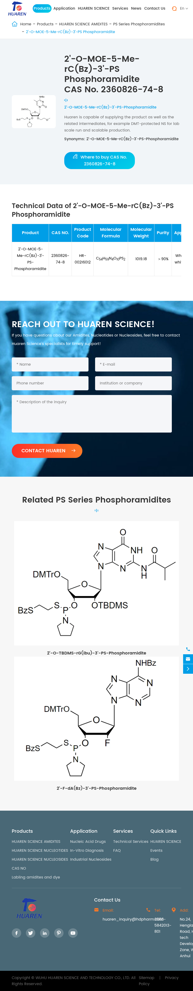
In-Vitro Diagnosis (87, 851)
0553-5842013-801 (162, 925)
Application (64, 8)
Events (156, 851)
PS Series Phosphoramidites (139, 24)
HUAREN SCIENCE (93, 8)
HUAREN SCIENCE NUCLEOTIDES (40, 851)
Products (42, 8)
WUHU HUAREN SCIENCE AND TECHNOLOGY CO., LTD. (83, 978)
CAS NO (19, 868)
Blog (154, 859)
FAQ (117, 851)
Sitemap (146, 978)
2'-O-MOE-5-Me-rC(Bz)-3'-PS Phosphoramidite (70, 32)
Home (25, 24)
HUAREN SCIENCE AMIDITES (83, 24)
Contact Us (154, 8)
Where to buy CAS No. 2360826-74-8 (99, 160)
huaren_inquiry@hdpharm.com (133, 919)
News (136, 8)
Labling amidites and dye (36, 877)
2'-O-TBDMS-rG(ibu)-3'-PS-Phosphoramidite (96, 653)
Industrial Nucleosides (90, 859)
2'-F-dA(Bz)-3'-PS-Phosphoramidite (97, 788)
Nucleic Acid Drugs (88, 842)
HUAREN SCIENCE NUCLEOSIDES (40, 859)
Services (120, 8)
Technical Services (130, 842)
